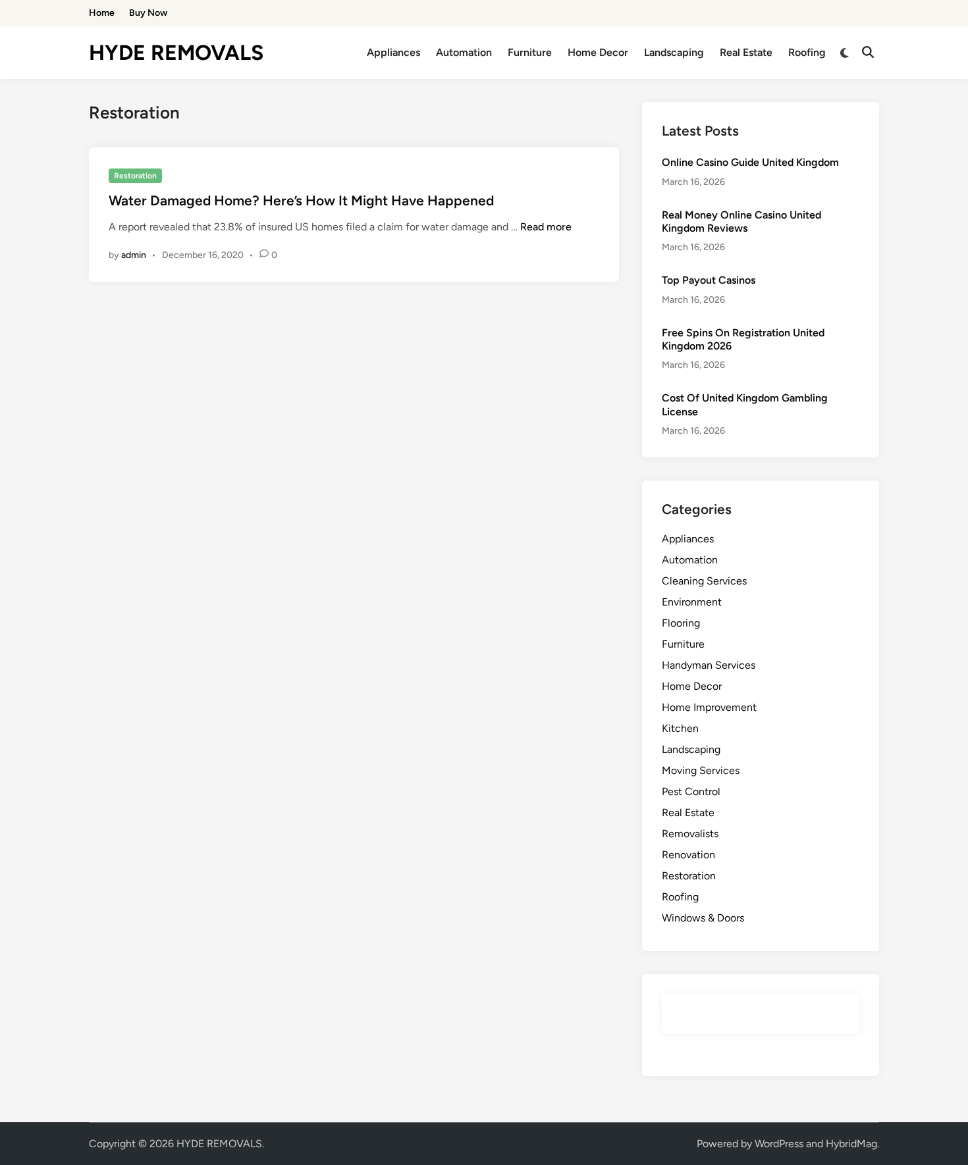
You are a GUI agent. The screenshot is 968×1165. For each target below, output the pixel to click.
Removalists (690, 833)
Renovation (688, 854)
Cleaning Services (704, 581)
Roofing (807, 52)
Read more (546, 226)
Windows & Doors (703, 918)
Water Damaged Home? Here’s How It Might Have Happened (301, 200)
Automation (464, 52)
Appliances (393, 52)
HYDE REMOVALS (176, 52)
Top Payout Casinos (708, 280)
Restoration (135, 175)
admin (133, 255)
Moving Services (700, 770)
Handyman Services (708, 665)
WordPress (779, 1143)
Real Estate (746, 52)
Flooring (681, 623)
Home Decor (598, 52)
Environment (692, 602)
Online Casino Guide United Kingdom (750, 162)
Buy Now (148, 12)
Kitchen (680, 728)
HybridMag (851, 1143)
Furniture (530, 52)
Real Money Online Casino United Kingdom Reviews (741, 221)
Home (102, 12)
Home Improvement (709, 707)
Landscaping (674, 52)
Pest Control (691, 791)
